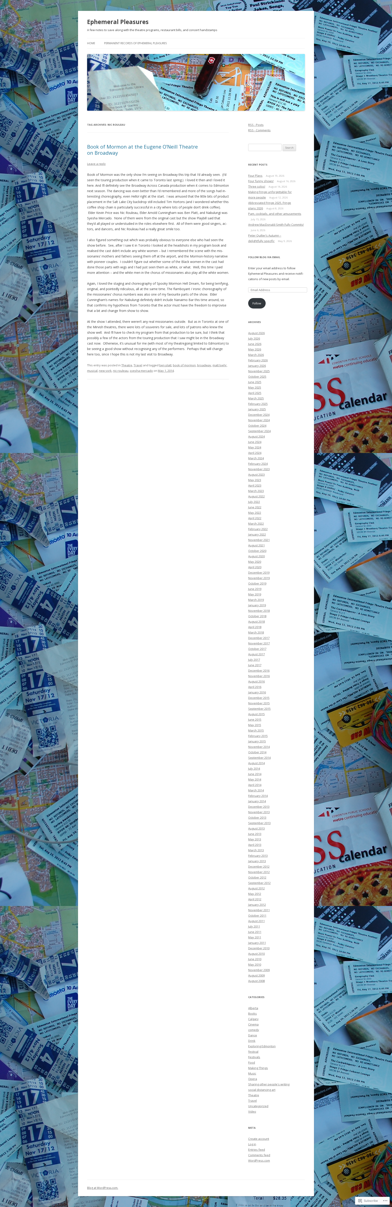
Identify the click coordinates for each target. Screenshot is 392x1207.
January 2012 (257, 905)
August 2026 (256, 333)
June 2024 (254, 442)
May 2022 (254, 513)
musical (92, 371)
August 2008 (256, 981)
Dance (252, 1035)
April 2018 (254, 627)
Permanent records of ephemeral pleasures (135, 43)
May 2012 (254, 894)
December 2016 (259, 670)
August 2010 (256, 954)
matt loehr (220, 365)
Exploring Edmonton (262, 1046)
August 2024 (256, 436)
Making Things (258, 1068)
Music (252, 1073)
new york (105, 371)
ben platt (165, 365)
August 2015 (256, 714)
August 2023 (256, 475)
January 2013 (257, 861)
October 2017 (257, 649)
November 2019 (259, 578)
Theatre (126, 365)
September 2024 (259, 431)
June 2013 (254, 834)
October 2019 (257, 583)
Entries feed (256, 1150)
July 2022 (254, 502)
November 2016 (259, 676)
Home (91, 43)
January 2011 (257, 943)
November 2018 (259, 611)
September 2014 (259, 758)
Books (252, 1013)
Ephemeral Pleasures (118, 22)
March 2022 (256, 523)
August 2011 (256, 921)
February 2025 (258, 404)
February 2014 (258, 796)
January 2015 (257, 741)
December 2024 (259, 415)
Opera (252, 1079)
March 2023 (256, 491)
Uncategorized (258, 1106)
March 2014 (256, 790)
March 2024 (256, 458)
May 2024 (254, 447)
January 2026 (257, 366)
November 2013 (259, 812)
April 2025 (254, 393)
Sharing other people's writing (268, 1084)
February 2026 (258, 360)
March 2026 (256, 355)
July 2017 (254, 660)
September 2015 (259, 709)
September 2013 (259, 823)
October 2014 (257, 752)
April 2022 (254, 518)
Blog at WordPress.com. (102, 1188)
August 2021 (256, 545)
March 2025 (256, 398)
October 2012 (257, 877)
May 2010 (254, 964)
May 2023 (254, 480)
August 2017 (256, 654)
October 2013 (257, 817)
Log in (252, 1144)
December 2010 (259, 948)
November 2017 (259, 643)
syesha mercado (141, 371)
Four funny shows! (261, 181)
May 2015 (254, 725)
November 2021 (259, 540)
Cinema (253, 1024)
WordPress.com (259, 1160)
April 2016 (254, 687)
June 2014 (254, 774)
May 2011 (254, 937)
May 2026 (254, 349)
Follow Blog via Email (264, 257)
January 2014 (257, 801)
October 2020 (257, 551)
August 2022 (256, 496)
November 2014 (259, 747)
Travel (138, 365)
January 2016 (257, 692)
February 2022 (258, 529)
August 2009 (256, 975)
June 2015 (254, 719)
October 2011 (257, 915)
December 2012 (259, 866)
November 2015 (259, 703)
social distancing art (261, 1090)
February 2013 (258, 856)
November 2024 (259, 420)
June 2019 (254, 589)
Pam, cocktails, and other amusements (274, 214)
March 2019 (256, 600)
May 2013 (254, 839)
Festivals (254, 1057)
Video (252, 1111)
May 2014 (254, 779)
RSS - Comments (259, 130)
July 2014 (254, 768)
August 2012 (256, 888)
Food (251, 1062)
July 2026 (254, 338)
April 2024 (254, 453)
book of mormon (184, 365)
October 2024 (257, 426)
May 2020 (254, 562)
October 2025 (257, 377)
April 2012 (254, 899)
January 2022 (257, 534)
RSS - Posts (256, 125)
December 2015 (259, 698)
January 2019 (257, 605)
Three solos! (256, 186)
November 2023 (259, 469)
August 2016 (256, 681)
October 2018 (257, 616)
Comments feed (259, 1155)
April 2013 (254, 845)
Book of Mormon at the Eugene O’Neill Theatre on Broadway (142, 149)
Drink (251, 1041)
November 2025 (259, 371)
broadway (204, 365)
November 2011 (259, 910)
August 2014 (256, 763)
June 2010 (254, 959)
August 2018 (256, 621)
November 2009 (259, 970)
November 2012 (259, 872)
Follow (256, 303)
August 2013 (256, 828)
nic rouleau (120, 371)
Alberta (253, 1008)
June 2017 (254, 665)
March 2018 (256, 632)
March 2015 (256, 730)
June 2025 (254, 382)
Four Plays (255, 176)
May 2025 (254, 387)
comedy (253, 1030)
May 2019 (254, 594)
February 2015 (258, 736)
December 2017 (259, 638)
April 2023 (254, 485)
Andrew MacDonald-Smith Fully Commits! (276, 225)
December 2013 (259, 807)
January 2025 (257, 409)
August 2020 (256, 556)
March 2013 (256, 850)
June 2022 (254, 507)
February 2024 (258, 464)
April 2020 (254, 567)
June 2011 (254, 932)
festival (253, 1052)
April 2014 (254, 785)
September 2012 (259, 883)
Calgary (253, 1019)
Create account (258, 1139)
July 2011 (254, 926)
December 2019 (259, 572)
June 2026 (254, 344)
